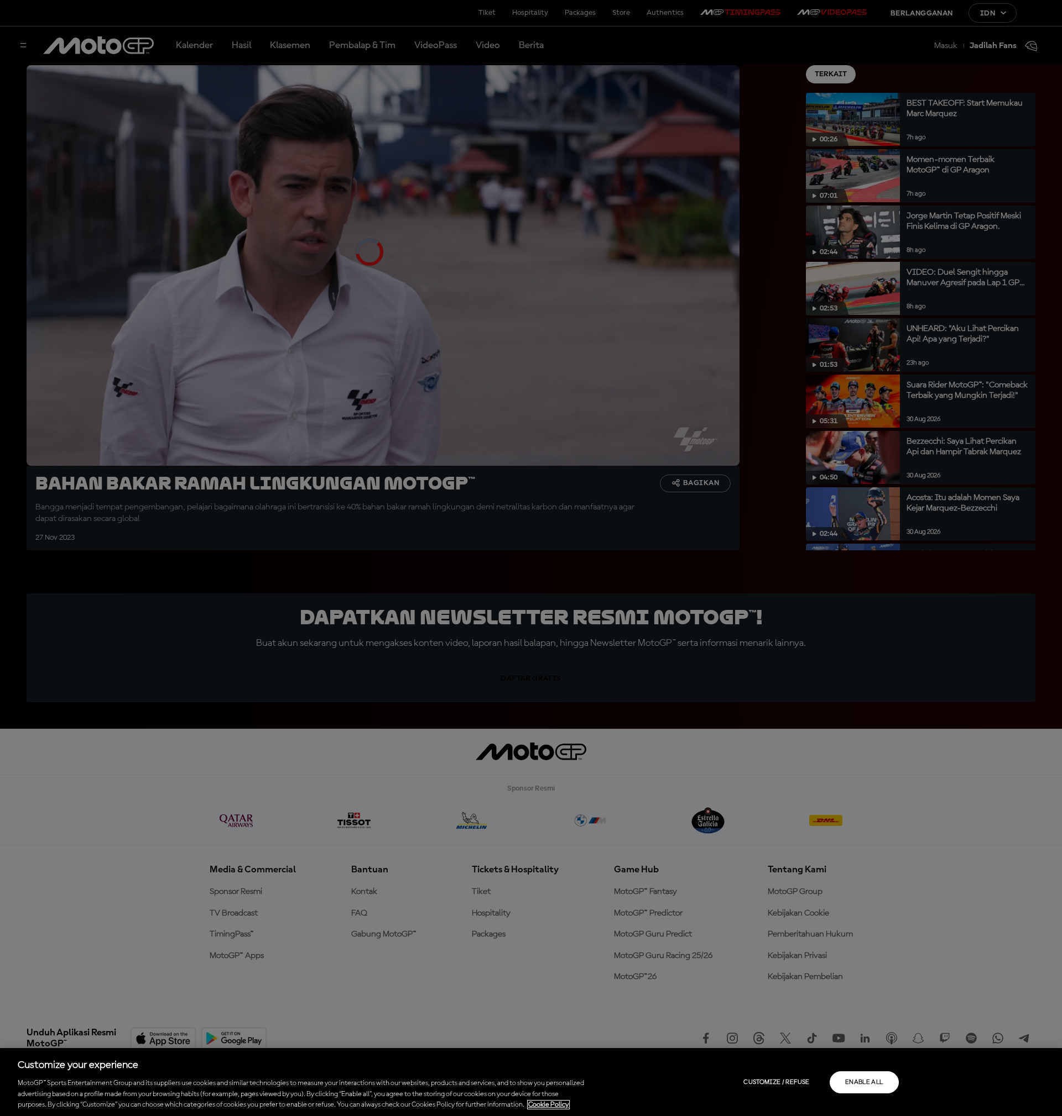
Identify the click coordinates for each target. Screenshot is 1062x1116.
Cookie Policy (548, 1104)
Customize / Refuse (776, 1082)
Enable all (864, 1082)
